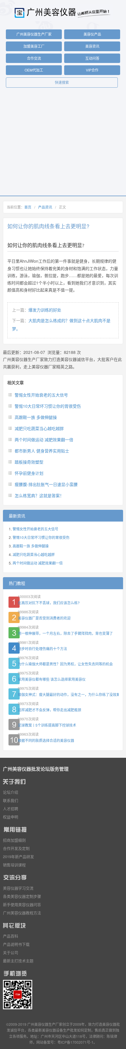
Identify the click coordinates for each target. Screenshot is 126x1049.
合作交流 (34, 58)
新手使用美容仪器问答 (22, 904)
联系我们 (10, 800)
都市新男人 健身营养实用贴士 (42, 451)
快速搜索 (62, 82)
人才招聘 (10, 808)
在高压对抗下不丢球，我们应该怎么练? (49, 602)
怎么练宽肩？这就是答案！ (39, 495)
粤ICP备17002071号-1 (75, 1042)
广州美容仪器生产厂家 (34, 33)
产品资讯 (45, 206)
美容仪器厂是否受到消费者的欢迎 (44, 617)
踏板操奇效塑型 (29, 462)
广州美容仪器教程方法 (22, 912)
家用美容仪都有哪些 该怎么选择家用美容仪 (52, 679)
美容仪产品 (92, 33)
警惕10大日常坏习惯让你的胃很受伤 (48, 406)
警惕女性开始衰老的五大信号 (41, 395)
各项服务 (20, 1036)
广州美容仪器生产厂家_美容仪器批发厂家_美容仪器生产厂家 (63, 12)
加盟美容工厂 (34, 46)
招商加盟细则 (14, 840)
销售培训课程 (14, 864)
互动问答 (92, 58)
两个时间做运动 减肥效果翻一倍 (44, 439)
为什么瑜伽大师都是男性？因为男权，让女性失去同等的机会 (65, 663)
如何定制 (84, 1030)
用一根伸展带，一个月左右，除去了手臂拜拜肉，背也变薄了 (65, 633)
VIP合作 (92, 69)
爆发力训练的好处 (44, 310)
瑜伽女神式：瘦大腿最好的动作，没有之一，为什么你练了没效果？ (68, 694)
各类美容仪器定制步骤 (22, 896)
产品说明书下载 (16, 944)
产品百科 (10, 936)
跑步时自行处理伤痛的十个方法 (42, 648)
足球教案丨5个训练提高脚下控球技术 (47, 724)
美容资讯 (92, 46)
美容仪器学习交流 (18, 888)
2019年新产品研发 (18, 856)
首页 (27, 206)
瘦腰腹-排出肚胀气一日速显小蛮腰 (46, 484)
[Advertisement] (63, 144)
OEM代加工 (34, 69)
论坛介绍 (10, 792)
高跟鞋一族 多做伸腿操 (36, 417)
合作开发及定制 (16, 848)
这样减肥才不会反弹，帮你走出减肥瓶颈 (49, 709)
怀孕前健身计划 (29, 473)
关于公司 (10, 952)
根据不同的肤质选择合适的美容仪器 (46, 740)
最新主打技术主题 (18, 960)
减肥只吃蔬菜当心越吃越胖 (39, 428)
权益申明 (10, 817)
